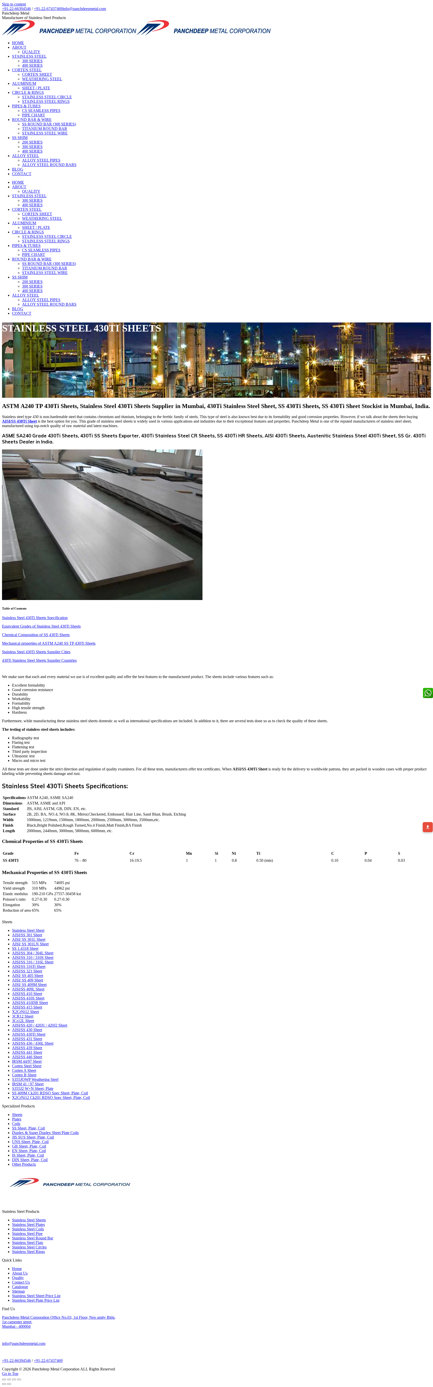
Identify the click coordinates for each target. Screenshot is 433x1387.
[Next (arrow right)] (9, 1384)
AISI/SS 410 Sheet (27, 994)
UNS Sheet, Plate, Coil (30, 1142)
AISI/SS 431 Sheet (27, 1039)
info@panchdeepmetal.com (84, 9)
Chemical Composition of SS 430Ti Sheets (36, 635)
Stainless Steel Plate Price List (35, 1300)
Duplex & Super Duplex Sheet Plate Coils (45, 1133)
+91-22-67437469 (48, 9)
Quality (18, 1278)
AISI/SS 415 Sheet (27, 1007)
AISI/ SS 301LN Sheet (30, 944)
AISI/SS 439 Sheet (27, 1048)
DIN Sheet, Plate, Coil (30, 1160)
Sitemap (18, 1291)
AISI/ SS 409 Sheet (27, 980)
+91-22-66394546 (16, 9)
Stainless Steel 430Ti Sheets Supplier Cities (36, 652)
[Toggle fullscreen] (14, 1379)
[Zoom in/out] (19, 1379)
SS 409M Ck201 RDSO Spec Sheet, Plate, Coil (50, 1093)
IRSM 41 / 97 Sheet (28, 1084)
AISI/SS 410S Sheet (28, 998)
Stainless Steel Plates (28, 1224)
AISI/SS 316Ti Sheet (28, 966)
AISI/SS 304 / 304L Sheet (32, 953)
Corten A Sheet (24, 1070)
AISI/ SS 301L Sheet (28, 939)
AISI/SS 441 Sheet (27, 1052)
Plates (16, 1119)
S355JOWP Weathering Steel (35, 1079)
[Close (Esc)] (4, 1379)
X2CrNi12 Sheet (25, 1012)
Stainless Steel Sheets (29, 1220)
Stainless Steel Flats (27, 1242)
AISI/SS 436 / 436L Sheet (32, 1043)
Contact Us (21, 1282)
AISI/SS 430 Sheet (27, 1030)
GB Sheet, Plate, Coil (29, 1146)
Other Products (24, 1164)
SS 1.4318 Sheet (25, 948)
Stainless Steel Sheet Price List (36, 1296)
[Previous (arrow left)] (4, 1384)
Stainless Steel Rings (28, 1251)
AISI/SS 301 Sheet (27, 935)
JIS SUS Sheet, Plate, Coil (33, 1137)
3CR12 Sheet (22, 1016)
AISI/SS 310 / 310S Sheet (32, 957)
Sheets (17, 1114)
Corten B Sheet (24, 1075)
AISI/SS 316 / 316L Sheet (32, 962)
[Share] (9, 1379)
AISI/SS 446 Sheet (27, 1057)
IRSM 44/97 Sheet (27, 1061)
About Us (20, 1273)
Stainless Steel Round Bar (32, 1238)
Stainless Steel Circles (29, 1247)
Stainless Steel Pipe (27, 1233)
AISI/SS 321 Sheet (27, 971)
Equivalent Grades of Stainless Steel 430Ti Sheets (41, 626)
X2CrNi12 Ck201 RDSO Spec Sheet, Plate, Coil (51, 1097)
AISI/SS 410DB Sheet (30, 1003)
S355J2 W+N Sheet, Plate (32, 1088)
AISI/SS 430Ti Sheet (28, 1034)
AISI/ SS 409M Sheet (29, 984)
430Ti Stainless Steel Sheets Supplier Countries (39, 660)
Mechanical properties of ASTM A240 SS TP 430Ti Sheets (48, 643)
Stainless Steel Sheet (28, 930)
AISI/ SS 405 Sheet (27, 975)
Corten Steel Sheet (26, 1066)
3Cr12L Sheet (23, 1021)
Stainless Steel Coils (28, 1229)
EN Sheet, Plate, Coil (29, 1151)
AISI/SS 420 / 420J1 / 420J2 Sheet (39, 1025)
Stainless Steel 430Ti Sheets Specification (35, 618)
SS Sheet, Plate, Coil (28, 1128)
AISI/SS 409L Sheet (28, 989)
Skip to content (14, 4)
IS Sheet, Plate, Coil (28, 1155)
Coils (16, 1123)
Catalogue (20, 1287)
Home (17, 1269)
